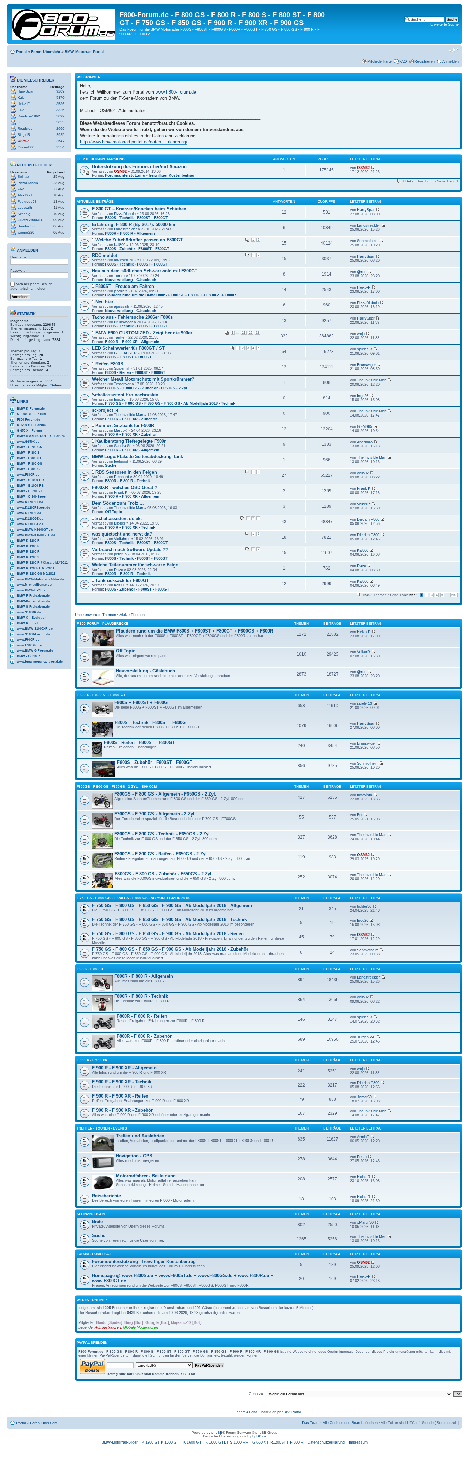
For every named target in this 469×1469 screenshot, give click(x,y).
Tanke (119, 337)
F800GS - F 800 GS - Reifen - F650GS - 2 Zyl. (161, 853)
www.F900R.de (28, 639)
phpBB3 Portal (289, 1412)
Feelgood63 (27, 201)
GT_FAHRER (125, 353)
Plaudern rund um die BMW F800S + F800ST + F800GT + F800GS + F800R (170, 295)
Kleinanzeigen (91, 1214)
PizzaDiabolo (28, 183)
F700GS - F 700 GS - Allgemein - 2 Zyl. (155, 814)
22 (250, 332)
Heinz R (363, 1177)
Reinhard (121, 477)
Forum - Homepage (94, 1254)
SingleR (24, 135)
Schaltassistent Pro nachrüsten (125, 394)
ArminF (363, 1137)
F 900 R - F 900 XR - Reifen (120, 1096)
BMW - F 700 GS (29, 447)
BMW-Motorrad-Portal (84, 52)
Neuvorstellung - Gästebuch (130, 280)
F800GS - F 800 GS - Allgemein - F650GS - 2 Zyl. (165, 794)
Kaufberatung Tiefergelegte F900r (130, 441)
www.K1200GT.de (30, 518)
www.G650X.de (28, 441)
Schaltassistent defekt (118, 518)
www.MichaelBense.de (34, 584)
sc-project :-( (105, 410)
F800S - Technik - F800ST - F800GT (136, 218)
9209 (60, 91)
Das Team (310, 1423)
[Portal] (64, 23)
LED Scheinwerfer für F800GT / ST (128, 348)
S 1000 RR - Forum (31, 414)
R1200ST (278, 1442)
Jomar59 (364, 1097)
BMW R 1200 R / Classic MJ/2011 (42, 562)
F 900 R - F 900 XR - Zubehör (131, 419)
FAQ (403, 61)
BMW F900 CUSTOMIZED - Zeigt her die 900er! (144, 332)
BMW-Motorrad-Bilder (120, 1442)
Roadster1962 (29, 116)
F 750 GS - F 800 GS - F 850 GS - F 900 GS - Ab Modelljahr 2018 (133, 898)
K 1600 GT (192, 1442)
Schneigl (24, 214)
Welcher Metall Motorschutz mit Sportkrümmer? (143, 379)
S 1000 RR (239, 1442)
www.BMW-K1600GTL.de (36, 535)
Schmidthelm (367, 241)
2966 (60, 128)
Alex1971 (25, 195)
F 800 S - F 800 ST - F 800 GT (101, 695)
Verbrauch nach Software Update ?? (130, 549)
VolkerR (363, 504)
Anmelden (450, 61)
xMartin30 (365, 1222)
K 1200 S (149, 1442)
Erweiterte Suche (444, 24)
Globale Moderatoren (140, 1327)
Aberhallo (365, 442)
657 (454, 595)
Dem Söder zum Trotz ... (118, 503)
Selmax (23, 177)
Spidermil (121, 368)
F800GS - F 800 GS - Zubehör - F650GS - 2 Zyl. (146, 388)
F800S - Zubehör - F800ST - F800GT (137, 249)
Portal (21, 52)
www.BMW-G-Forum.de (35, 650)
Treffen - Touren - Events (102, 1128)
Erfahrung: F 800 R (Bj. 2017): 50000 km (133, 224)
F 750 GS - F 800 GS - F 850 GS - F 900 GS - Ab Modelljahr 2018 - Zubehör (170, 949)
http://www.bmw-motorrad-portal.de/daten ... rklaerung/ (133, 141)
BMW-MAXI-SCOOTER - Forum (41, 436)
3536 (60, 104)
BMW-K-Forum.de (31, 408)
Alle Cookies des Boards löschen (350, 1423)
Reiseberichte (106, 1195)
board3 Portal (247, 1412)
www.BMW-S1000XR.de (35, 628)
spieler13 (364, 349)
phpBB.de (258, 1436)
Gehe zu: (256, 1394)
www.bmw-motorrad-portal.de (40, 661)
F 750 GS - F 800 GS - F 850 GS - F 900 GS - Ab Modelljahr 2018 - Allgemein (172, 905)
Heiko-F (24, 104)
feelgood (121, 461)
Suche (110, 465)
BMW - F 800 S (28, 452)
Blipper (119, 523)
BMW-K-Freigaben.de (33, 601)
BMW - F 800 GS (29, 463)
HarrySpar (25, 91)
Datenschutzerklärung (326, 1442)
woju (361, 334)
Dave (118, 570)
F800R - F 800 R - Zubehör (144, 1036)
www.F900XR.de (29, 645)
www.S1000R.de (29, 612)
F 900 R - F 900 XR (92, 1060)
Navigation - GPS (134, 1155)
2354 (60, 147)
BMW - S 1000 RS (30, 485)
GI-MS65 (364, 426)
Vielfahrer (122, 539)
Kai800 (119, 244)
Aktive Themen (132, 615)
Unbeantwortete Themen (95, 615)
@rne (361, 272)
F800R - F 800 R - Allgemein (130, 233)
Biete (97, 1221)
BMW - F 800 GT (29, 469)
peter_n (120, 554)
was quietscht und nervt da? (122, 534)
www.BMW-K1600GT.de (35, 529)
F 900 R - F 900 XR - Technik (130, 527)
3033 (60, 122)
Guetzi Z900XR (30, 220)
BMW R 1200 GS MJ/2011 (36, 573)
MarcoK (120, 430)
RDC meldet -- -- (108, 255)
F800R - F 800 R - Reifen (142, 1016)
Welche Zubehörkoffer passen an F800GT (139, 239)
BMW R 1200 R (28, 551)
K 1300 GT (170, 1442)
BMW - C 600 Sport (31, 496)
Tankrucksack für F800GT (122, 580)
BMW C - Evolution (32, 617)
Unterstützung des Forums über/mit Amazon (139, 166)
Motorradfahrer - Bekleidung (146, 1175)
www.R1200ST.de (30, 502)
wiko (21, 189)
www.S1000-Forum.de (33, 634)
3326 (60, 110)
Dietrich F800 (368, 519)
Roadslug (25, 128)
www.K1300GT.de (30, 524)
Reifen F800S (109, 363)
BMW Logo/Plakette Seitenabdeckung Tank (137, 456)
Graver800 (26, 147)
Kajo (21, 97)
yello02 (363, 473)
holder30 (364, 906)
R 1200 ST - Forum (31, 425)
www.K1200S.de (29, 513)
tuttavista (364, 795)
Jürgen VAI (366, 1037)
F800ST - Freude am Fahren (124, 286)
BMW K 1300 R (28, 546)
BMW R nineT (27, 623)
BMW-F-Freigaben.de (33, 595)
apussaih (25, 207)
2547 (60, 141)
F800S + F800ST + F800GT (128, 357)
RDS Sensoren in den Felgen (126, 472)
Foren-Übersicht (45, 52)
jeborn (119, 291)
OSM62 (24, 141)
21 (243, 332)
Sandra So (26, 226)
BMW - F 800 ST (29, 458)
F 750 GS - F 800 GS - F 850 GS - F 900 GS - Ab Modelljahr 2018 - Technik (170, 403)
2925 (60, 135)
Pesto (362, 1157)
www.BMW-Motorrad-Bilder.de (40, 579)
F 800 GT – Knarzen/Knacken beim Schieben (139, 209)
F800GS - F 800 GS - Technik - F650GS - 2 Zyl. (162, 833)
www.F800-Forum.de (176, 92)
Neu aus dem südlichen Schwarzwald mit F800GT (144, 270)
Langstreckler (125, 229)
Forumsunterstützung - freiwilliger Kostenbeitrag (149, 175)
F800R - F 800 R (90, 969)
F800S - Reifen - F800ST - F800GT (135, 372)
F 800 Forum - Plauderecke (102, 623)
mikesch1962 (125, 260)
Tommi (119, 275)
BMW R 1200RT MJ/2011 (35, 568)
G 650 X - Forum (29, 430)
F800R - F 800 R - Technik (128, 481)
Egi (359, 815)
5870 (60, 97)
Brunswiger (123, 322)
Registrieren (424, 61)
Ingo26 (119, 399)
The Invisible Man (371, 380)
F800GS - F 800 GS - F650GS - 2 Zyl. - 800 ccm (117, 786)
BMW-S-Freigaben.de (33, 606)
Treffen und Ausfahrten (140, 1135)
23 (257, 332)
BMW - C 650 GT (29, 491)
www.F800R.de (28, 474)
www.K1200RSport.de (33, 507)
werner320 (26, 232)
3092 (60, 116)
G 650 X (259, 1442)
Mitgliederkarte (379, 61)
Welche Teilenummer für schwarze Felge (135, 565)
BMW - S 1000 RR (30, 480)
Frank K (120, 492)
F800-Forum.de (28, 419)
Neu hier (104, 301)
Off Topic (113, 512)
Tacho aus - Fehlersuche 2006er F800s (132, 317)
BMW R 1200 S (28, 557)
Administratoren (108, 1327)
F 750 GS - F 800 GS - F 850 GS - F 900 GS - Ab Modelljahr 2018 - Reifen (168, 933)
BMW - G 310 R (28, 656)
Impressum (358, 1442)
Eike (21, 110)
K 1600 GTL (216, 1442)
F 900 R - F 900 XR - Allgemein (132, 341)
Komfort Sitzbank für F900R (124, 425)
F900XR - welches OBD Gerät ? (124, 487)
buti (20, 122)
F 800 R (297, 1442)
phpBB (216, 1432)
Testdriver (122, 384)
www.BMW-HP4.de (31, 590)
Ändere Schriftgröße (454, 50)
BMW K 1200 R (28, 540)
